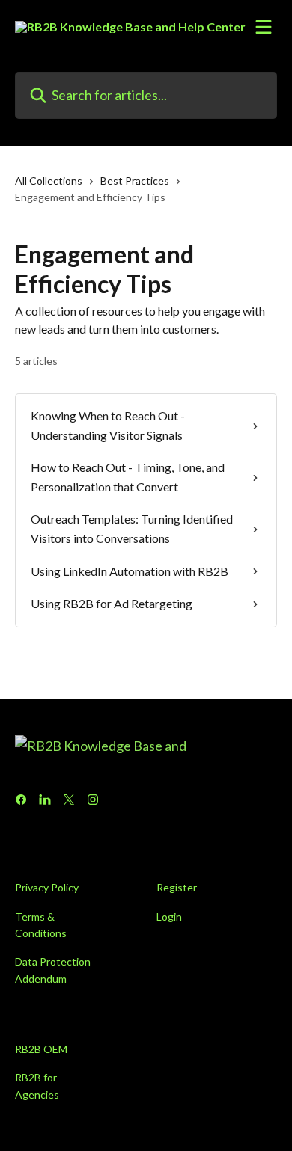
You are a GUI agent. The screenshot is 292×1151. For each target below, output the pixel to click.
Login (169, 916)
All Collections (48, 180)
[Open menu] (263, 27)
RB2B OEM (41, 1049)
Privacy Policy (47, 887)
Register (176, 887)
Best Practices (134, 180)
